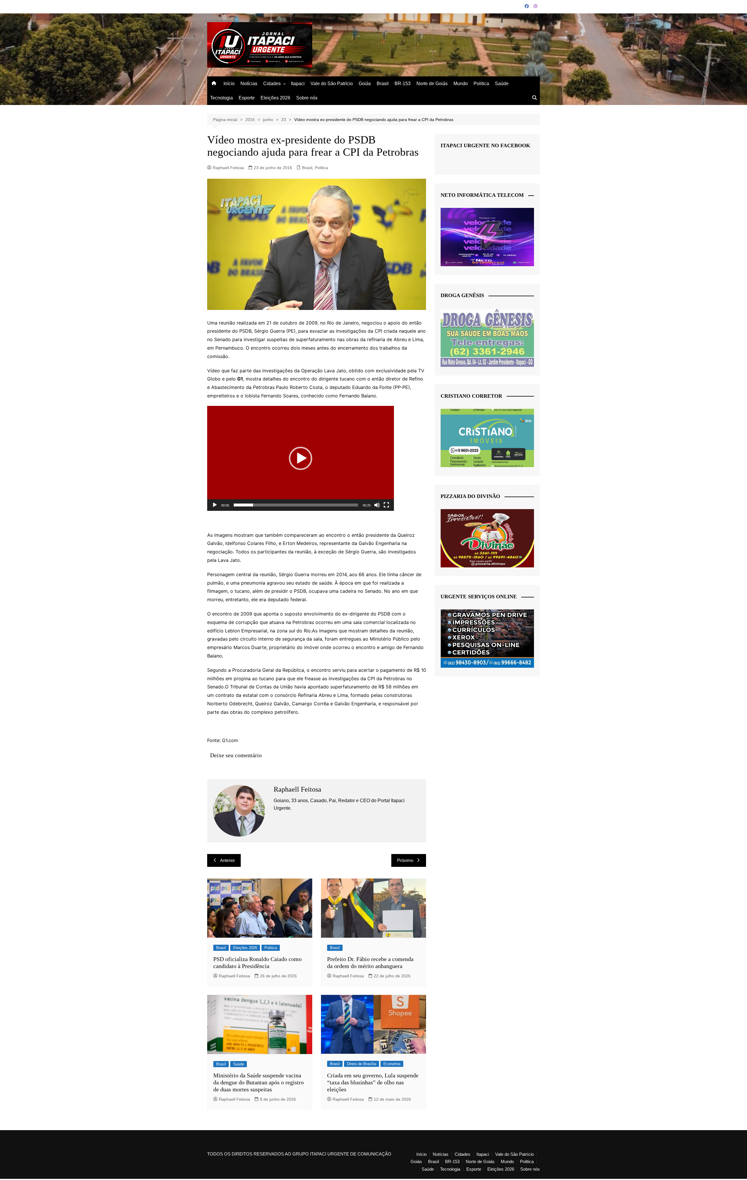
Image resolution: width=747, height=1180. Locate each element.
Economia (391, 1064)
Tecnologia (221, 97)
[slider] (296, 505)
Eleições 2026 (275, 97)
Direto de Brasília (361, 1064)
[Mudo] (377, 505)
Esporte (247, 97)
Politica (481, 83)
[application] (300, 458)
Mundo (460, 83)
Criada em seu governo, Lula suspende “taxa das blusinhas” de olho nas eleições (372, 1082)
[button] (300, 458)
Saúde (502, 83)
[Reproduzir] (215, 505)
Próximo (405, 860)
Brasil (383, 83)
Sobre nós (306, 97)
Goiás (365, 83)
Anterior (227, 860)
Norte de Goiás (432, 83)
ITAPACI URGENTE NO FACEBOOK (485, 145)
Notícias (248, 83)
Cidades (272, 83)
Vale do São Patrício (331, 83)
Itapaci (298, 83)
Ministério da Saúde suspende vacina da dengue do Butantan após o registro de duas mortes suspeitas (258, 1082)
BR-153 (403, 83)
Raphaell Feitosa (228, 167)
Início (229, 83)
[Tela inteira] (386, 505)
